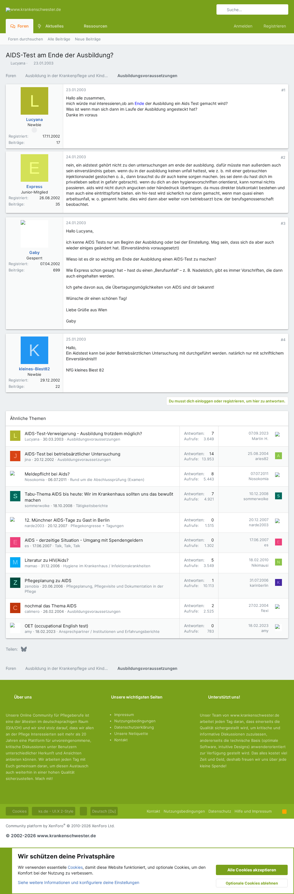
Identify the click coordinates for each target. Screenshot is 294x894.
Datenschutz (219, 811)
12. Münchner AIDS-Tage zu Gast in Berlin (67, 520)
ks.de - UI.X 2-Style (55, 811)
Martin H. (260, 438)
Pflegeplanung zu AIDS (48, 580)
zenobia (32, 586)
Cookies (19, 811)
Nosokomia (35, 479)
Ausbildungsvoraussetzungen (93, 439)
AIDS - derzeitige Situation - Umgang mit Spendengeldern (84, 540)
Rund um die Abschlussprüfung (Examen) (107, 479)
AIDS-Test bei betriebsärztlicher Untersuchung (72, 454)
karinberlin (259, 585)
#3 (283, 223)
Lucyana (18, 63)
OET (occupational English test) (56, 626)
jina (28, 459)
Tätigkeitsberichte (92, 505)
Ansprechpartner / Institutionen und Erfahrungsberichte (109, 631)
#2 (283, 157)
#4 (283, 339)
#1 (283, 90)
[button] (68, 26)
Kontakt (121, 739)
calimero (32, 611)
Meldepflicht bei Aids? (47, 474)
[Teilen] (275, 90)
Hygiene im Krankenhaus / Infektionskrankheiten (106, 566)
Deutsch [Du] (104, 811)
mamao (31, 566)
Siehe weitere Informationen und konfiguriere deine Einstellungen (78, 882)
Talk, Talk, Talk (67, 545)
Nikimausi (260, 565)
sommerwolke (37, 505)
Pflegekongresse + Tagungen (97, 525)
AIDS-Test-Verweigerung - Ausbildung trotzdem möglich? (83, 433)
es (27, 545)
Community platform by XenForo (60, 825)
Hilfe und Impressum (253, 811)
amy (28, 631)
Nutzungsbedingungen (135, 721)
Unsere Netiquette (131, 733)
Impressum (124, 714)
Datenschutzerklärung (134, 727)
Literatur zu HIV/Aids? (47, 560)
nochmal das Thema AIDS (51, 606)
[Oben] (277, 811)
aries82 (261, 458)
